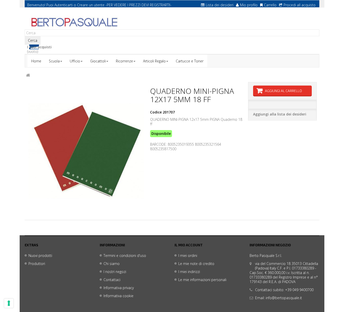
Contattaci (112, 279)
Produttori (36, 263)
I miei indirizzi (189, 271)
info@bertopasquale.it (284, 297)
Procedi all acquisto (300, 5)
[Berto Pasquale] (73, 22)
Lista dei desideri (219, 5)
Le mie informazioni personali (202, 279)
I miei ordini (187, 255)
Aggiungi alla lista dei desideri (279, 114)
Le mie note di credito (196, 263)
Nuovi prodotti (40, 255)
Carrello (270, 5)
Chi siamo (112, 263)
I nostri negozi (115, 271)
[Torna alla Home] (28, 75)
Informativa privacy (119, 287)
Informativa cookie (118, 295)
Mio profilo (249, 5)
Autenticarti (63, 5)
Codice (156, 112)
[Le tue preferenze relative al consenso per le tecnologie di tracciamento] (9, 303)
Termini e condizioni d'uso (125, 255)
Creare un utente (91, 5)
